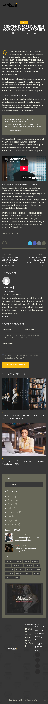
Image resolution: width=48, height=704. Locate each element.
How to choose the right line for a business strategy (23, 417)
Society (9, 577)
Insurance (13, 512)
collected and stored (13, 358)
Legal (10, 520)
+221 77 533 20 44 (39, 647)
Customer (10, 569)
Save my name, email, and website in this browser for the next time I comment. (22, 336)
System (17, 577)
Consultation (8, 233)
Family (18, 233)
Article (26, 561)
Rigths (36, 573)
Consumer (28, 565)
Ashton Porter (8, 291)
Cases (24, 22)
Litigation (26, 233)
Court (10, 504)
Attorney (12, 496)
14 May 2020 (27, 534)
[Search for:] (24, 484)
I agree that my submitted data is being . (21, 356)
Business (35, 561)
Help (10, 508)
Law (9, 516)
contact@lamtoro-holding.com (40, 635)
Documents (20, 569)
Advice (19, 561)
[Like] (4, 243)
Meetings (19, 573)
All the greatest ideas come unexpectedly (26, 549)
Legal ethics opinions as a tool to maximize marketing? (28, 538)
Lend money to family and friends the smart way (23, 462)
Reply (5, 317)
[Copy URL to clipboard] (44, 243)
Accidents (10, 561)
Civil (8, 565)
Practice (12, 524)
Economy (30, 569)
